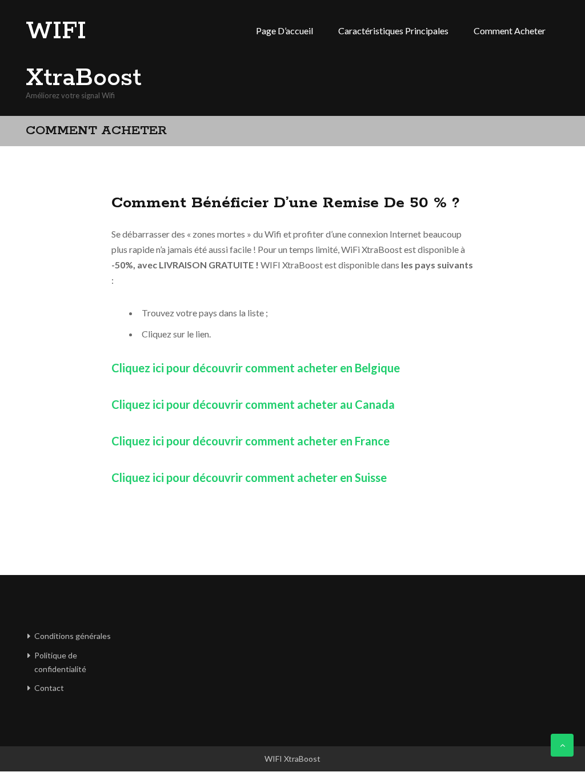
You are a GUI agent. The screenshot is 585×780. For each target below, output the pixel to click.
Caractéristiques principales (393, 30)
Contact (49, 688)
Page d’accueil (284, 30)
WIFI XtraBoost (84, 55)
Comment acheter (510, 30)
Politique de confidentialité (60, 662)
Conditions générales (72, 636)
